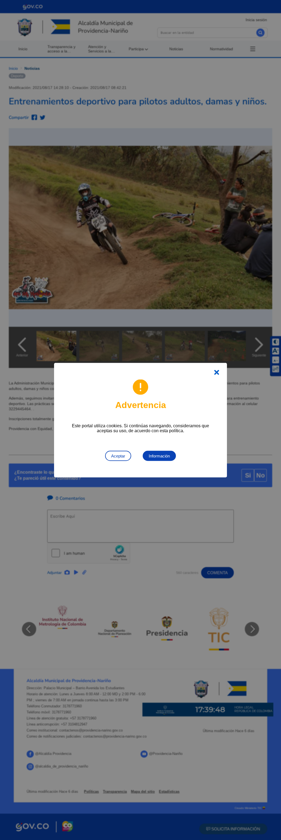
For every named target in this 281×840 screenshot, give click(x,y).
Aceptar (118, 455)
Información (159, 455)
